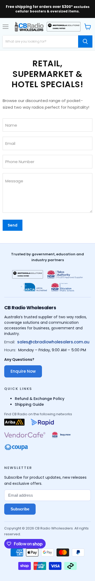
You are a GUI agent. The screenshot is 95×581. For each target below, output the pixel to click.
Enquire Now (23, 371)
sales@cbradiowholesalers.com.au (53, 342)
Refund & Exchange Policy (39, 398)
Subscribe (20, 509)
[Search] (85, 41)
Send (12, 225)
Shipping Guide (29, 404)
